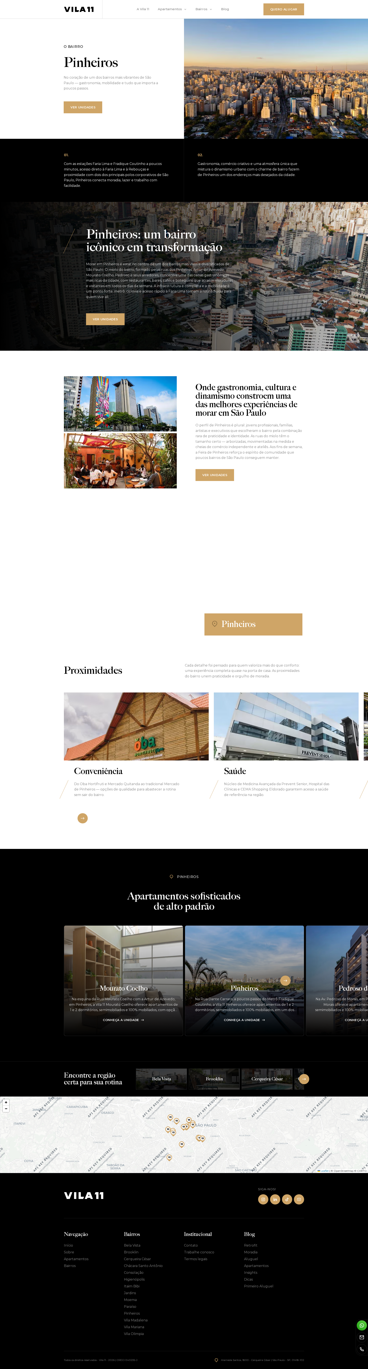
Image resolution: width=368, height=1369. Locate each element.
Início (68, 1245)
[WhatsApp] (362, 1325)
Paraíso (130, 1307)
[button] (188, 1120)
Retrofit (250, 1245)
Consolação (134, 1273)
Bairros (201, 9)
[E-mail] (362, 1337)
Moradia (250, 1252)
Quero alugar (283, 9)
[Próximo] (83, 818)
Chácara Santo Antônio (143, 1266)
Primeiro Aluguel (258, 1286)
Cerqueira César (137, 1259)
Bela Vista (132, 1245)
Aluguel (251, 1259)
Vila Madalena (136, 1320)
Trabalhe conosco (199, 1252)
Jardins (130, 1293)
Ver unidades (82, 107)
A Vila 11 (143, 9)
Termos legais (195, 1259)
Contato (191, 1245)
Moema (130, 1300)
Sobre (69, 1252)
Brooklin (131, 1252)
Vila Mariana (134, 1327)
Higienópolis (134, 1279)
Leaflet (324, 1170)
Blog (225, 9)
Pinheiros (132, 1313)
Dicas (248, 1279)
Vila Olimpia (134, 1334)
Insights (250, 1273)
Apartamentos (170, 9)
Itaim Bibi (131, 1286)
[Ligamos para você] (362, 1349)
